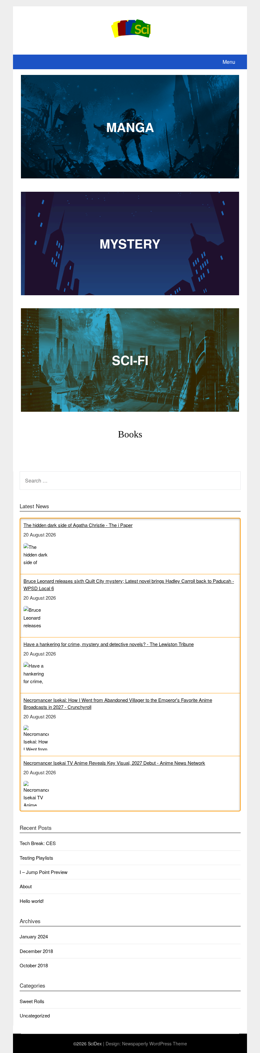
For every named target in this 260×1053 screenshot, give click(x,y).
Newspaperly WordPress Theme (154, 1049)
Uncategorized (35, 1020)
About (26, 891)
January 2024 (34, 941)
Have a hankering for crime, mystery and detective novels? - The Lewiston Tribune (108, 588)
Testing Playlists (36, 863)
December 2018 (36, 956)
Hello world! (32, 906)
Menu (229, 61)
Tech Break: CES (38, 848)
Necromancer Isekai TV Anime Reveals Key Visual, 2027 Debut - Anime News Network (114, 706)
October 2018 (34, 970)
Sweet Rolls (32, 1006)
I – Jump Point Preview (44, 877)
